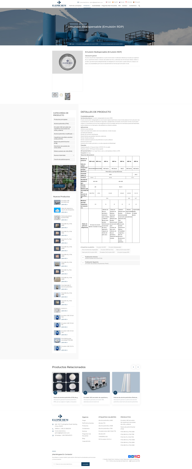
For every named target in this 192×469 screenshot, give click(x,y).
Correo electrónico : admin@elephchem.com (91, 2)
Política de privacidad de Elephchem (119, 461)
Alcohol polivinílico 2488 (106, 420)
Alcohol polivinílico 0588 (106, 426)
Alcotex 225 (102, 434)
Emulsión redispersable (115, 247)
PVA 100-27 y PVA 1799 (66, 239)
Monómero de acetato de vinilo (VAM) (62, 146)
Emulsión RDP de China (107, 249)
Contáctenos (132, 5)
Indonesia (129, 2)
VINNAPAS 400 (103, 436)
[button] (133, 367)
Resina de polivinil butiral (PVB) (61, 142)
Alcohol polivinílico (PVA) (61, 123)
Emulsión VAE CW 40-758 (67, 331)
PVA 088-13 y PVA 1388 (66, 270)
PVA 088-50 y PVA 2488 (66, 224)
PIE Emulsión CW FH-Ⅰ (105, 439)
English (109, 2)
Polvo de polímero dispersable (90, 249)
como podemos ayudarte (61, 170)
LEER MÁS (64, 204)
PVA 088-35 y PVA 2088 (127, 445)
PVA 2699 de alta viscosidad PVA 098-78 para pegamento (67, 339)
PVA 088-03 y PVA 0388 (66, 263)
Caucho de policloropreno (62, 159)
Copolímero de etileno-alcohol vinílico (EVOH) (63, 138)
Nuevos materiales (59, 155)
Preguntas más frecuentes (109, 5)
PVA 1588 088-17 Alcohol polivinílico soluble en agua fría (66, 286)
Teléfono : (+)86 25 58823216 (63, 428)
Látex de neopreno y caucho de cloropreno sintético (67, 209)
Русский (122, 2)
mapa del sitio (86, 441)
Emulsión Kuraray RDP (123, 252)
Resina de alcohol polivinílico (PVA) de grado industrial (66, 397)
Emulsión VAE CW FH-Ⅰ (67, 347)
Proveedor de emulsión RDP (107, 252)
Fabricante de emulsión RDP (89, 252)
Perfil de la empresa (75, 5)
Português (137, 2)
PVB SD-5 (64, 308)
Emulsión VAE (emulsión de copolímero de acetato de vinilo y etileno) (62, 128)
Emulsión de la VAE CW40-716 (107, 431)
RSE (119, 5)
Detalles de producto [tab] (96, 111)
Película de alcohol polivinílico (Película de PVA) (126, 397)
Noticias (84, 431)
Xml (107, 461)
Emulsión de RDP (101, 247)
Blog (83, 438)
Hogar (72, 44)
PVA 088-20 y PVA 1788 (66, 232)
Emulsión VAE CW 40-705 (67, 316)
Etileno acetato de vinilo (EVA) (63, 151)
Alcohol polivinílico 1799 (105, 428)
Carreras (124, 5)
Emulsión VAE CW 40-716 (67, 323)
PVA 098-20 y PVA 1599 (66, 293)
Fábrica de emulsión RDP (122, 249)
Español (116, 2)
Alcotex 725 (102, 423)
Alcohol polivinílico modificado (63, 134)
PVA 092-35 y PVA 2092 (66, 301)
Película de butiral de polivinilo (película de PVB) (156, 397)
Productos (87, 5)
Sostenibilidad (96, 5)
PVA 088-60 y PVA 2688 (66, 255)
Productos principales (60, 119)
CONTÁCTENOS (59, 186)
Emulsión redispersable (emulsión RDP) (87, 44)
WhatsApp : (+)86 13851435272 (63, 435)
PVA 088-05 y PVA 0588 (66, 247)
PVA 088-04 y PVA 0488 (66, 278)
